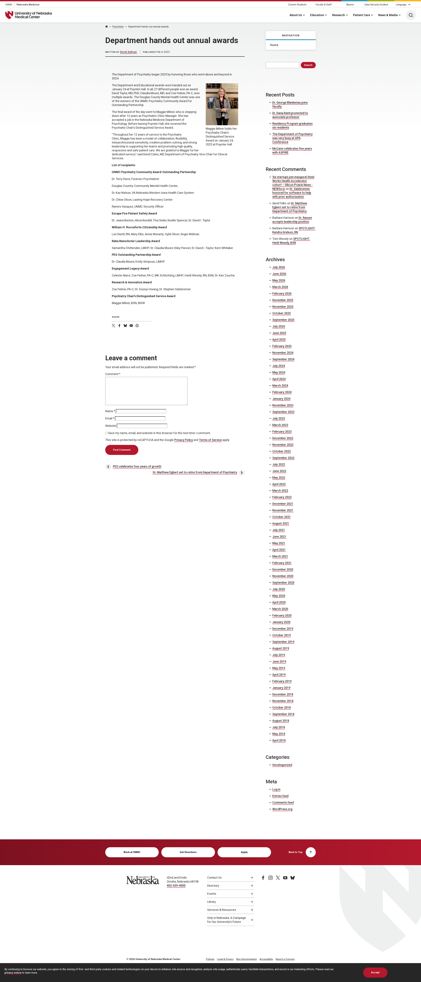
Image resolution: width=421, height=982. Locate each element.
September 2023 (283, 412)
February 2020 (282, 615)
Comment (112, 374)
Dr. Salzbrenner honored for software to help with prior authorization (291, 192)
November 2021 (282, 510)
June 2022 (279, 471)
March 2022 (280, 490)
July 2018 (278, 727)
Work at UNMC (132, 852)
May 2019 (278, 668)
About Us (296, 15)
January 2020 (281, 622)
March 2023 (280, 425)
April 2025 (279, 339)
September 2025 (283, 319)
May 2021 (278, 543)
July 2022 (278, 464)
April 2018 (279, 740)
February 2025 (282, 346)
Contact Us (214, 877)
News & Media (388, 15)
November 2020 (282, 576)
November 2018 (282, 701)
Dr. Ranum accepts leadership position (292, 219)
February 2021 (282, 563)
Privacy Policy (183, 440)
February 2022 (282, 497)
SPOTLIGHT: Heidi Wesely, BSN (291, 240)
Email (109, 418)
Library (211, 901)
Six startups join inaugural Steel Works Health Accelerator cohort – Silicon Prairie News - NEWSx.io (293, 182)
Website (110, 425)
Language (401, 4)
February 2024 (282, 392)
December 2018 (282, 694)
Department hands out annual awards (148, 26)
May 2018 (278, 733)
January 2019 (281, 687)
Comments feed (283, 802)
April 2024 (279, 379)
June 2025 (279, 333)
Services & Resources (221, 909)
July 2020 (278, 589)
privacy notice (12, 972)
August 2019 (280, 648)
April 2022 (279, 484)
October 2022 (281, 451)
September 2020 (283, 582)
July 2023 (278, 418)
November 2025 (282, 306)
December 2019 (282, 628)
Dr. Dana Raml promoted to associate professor (290, 115)
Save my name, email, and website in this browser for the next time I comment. (159, 433)
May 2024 (278, 372)
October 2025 (281, 313)
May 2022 (278, 477)
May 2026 (278, 280)
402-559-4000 (176, 885)
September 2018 (283, 714)
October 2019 (281, 635)
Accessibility (266, 959)
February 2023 (282, 431)
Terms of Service (210, 440)
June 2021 (279, 536)
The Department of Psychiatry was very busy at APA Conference (292, 138)
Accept (375, 972)
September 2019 (283, 641)
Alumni (350, 4)
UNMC (8, 4)
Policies (210, 959)
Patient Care (361, 15)
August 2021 (280, 523)
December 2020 (282, 569)
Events (211, 893)
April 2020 (279, 602)
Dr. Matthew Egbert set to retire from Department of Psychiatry (289, 207)
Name (110, 411)
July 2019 (278, 655)
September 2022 (283, 458)
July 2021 (278, 530)
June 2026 (279, 273)
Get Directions (188, 852)
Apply (244, 852)
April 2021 (279, 549)
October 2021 (281, 517)
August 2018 (280, 720)
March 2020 (280, 609)
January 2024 (281, 398)
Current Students (297, 4)
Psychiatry (118, 26)
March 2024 (280, 385)
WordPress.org (282, 809)
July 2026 (278, 267)
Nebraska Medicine (28, 4)
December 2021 (282, 503)
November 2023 (282, 405)
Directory (213, 885)
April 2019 (279, 674)
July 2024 (278, 365)
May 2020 (278, 595)
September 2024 (283, 359)
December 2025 (282, 300)
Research (338, 15)
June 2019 (279, 661)
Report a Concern (285, 959)
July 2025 (278, 326)
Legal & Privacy (225, 959)
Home (274, 45)
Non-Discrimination (246, 959)
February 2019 (282, 681)
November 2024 (282, 352)
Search (308, 65)
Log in (276, 789)
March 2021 (280, 556)
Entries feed (280, 796)
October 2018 (281, 707)
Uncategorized (282, 765)
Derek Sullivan (128, 51)
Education (317, 15)
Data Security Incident (376, 4)
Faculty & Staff (324, 4)
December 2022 (282, 438)
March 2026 (280, 287)
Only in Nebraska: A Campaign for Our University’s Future (226, 919)
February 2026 (282, 293)
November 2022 (282, 444)
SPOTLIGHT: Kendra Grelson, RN (293, 230)
